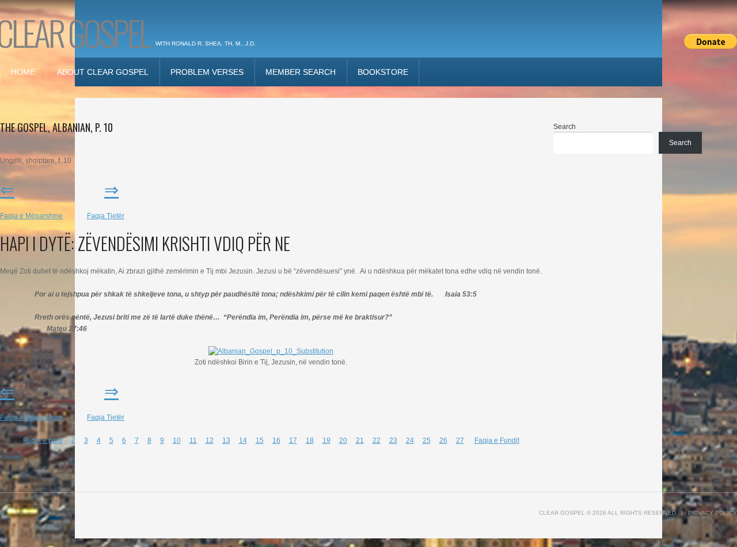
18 (310, 440)
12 (210, 440)
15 (260, 440)
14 (243, 440)
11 (193, 440)
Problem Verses (207, 72)
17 (293, 440)
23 (393, 440)
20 (343, 440)
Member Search (300, 72)
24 (410, 440)
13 (226, 440)
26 (443, 440)
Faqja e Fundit (496, 440)
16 (276, 440)
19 (326, 440)
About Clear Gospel (103, 72)
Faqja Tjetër (105, 216)
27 (460, 440)
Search (564, 127)
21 (360, 440)
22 (377, 440)
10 (177, 440)
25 (427, 440)
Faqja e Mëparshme (31, 216)
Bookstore (383, 72)
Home (23, 72)
